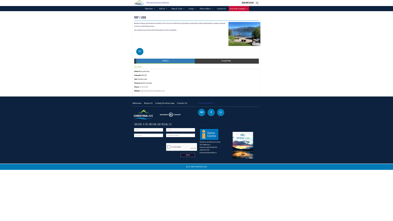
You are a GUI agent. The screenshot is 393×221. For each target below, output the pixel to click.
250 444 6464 (143, 87)
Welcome (149, 8)
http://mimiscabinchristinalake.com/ (152, 91)
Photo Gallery (205, 8)
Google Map (226, 61)
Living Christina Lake (164, 103)
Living (191, 8)
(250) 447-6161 (205, 150)
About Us (148, 103)
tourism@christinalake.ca (208, 153)
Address (165, 61)
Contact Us (221, 8)
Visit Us (162, 8)
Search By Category (238, 8)
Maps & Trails (176, 8)
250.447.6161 (248, 3)
